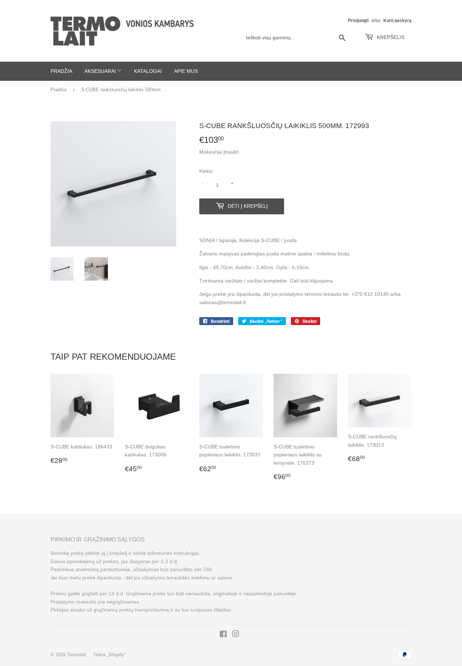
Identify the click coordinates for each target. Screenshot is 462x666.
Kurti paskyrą (397, 20)
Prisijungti (358, 20)
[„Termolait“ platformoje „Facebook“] (223, 635)
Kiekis (206, 171)
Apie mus (186, 71)
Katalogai (148, 71)
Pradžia (61, 71)
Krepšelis (389, 37)
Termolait (76, 654)
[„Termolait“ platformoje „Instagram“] (235, 635)
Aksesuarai (100, 71)
